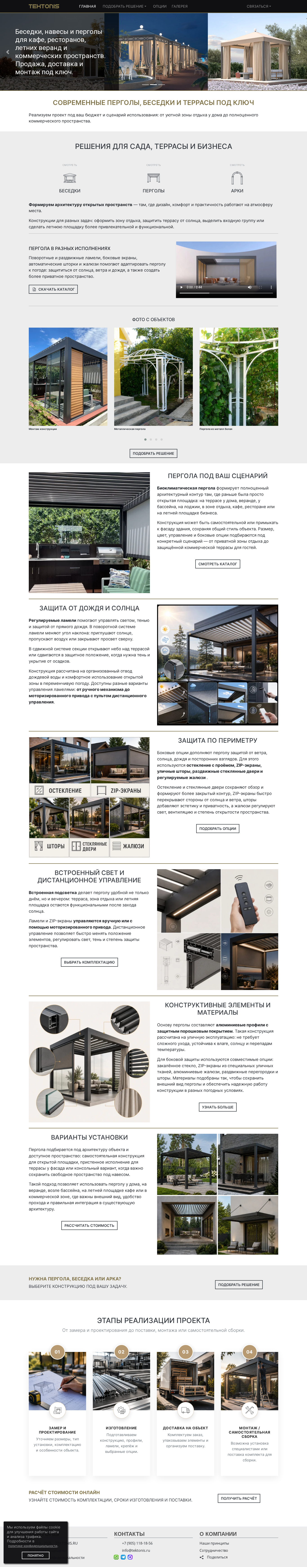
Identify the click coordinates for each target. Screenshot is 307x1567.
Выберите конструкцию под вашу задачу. (78, 1208)
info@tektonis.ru (136, 1550)
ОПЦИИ (160, 6)
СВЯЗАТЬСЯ (257, 6)
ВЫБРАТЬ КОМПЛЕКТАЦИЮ (89, 885)
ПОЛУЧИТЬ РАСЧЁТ (239, 1421)
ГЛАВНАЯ (87, 6)
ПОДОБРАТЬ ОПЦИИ (217, 751)
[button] (145, 362)
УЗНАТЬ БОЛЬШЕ (218, 1029)
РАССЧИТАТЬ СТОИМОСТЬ (89, 1148)
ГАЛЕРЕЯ (180, 6)
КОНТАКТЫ (129, 1534)
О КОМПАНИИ (218, 1534)
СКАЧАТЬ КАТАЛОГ (54, 212)
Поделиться (215, 1557)
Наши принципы (214, 1543)
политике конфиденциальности (32, 1546)
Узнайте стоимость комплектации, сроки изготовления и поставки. (110, 1422)
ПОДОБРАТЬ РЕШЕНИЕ (123, 6)
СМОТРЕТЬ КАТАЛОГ (217, 486)
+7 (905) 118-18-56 (137, 1543)
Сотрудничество (214, 1550)
